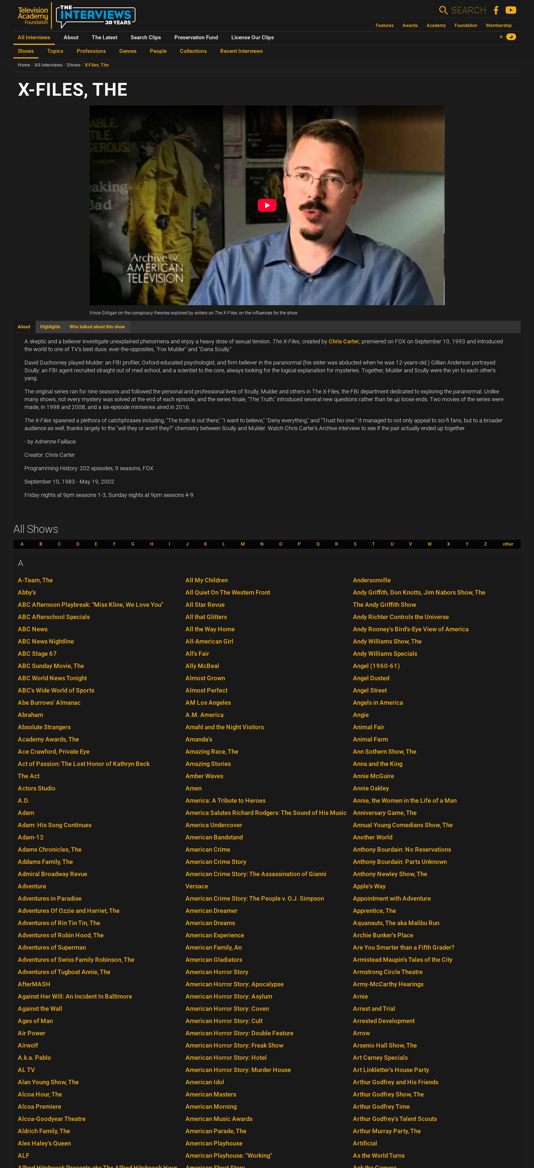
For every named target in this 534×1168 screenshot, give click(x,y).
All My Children (207, 580)
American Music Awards (219, 1118)
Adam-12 (31, 837)
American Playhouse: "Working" (229, 1155)
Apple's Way (369, 886)
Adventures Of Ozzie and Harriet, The (69, 910)
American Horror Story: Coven (227, 1008)
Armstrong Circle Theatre (388, 972)
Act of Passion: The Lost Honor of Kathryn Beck (84, 763)
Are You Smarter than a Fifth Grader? (403, 947)
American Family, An (214, 947)
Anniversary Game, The (385, 812)
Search (468, 10)
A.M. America (205, 714)
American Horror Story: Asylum (229, 996)
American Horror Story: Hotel (226, 1057)
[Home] (79, 17)
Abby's (27, 592)
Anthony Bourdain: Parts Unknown (400, 861)
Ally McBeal (202, 665)
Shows (73, 65)
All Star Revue (205, 604)
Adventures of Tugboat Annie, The (64, 972)
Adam (26, 812)
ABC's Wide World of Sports (56, 690)
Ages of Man (35, 1020)
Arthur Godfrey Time (381, 1106)
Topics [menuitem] (55, 51)
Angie (361, 714)
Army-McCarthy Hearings (388, 984)
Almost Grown (205, 678)
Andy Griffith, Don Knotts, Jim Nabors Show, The (419, 592)
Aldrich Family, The (44, 1131)
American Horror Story (217, 972)
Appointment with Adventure (392, 898)
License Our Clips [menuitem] (252, 38)
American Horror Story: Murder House (238, 1069)
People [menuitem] (158, 51)
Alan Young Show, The (48, 1082)
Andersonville (372, 580)
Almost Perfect (207, 690)
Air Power (31, 1033)
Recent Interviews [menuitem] (241, 51)
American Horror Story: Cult (224, 1020)
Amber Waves (204, 776)
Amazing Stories (208, 763)
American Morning (211, 1106)
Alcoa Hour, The (40, 1094)
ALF (23, 1155)
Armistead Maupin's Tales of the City (403, 959)
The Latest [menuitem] (104, 38)
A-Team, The (35, 580)
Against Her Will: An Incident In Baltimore (75, 996)
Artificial (365, 1143)
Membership (499, 25)
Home (24, 65)
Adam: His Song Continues (55, 825)
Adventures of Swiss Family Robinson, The (76, 959)
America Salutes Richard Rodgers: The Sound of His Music (266, 812)
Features (385, 25)
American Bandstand (214, 837)
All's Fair (197, 653)
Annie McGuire (373, 776)
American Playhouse (214, 1143)
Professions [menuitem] (91, 51)
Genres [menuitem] (128, 51)
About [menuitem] (71, 38)
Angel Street (370, 690)
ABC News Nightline (46, 641)
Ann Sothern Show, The (384, 751)
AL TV (26, 1069)
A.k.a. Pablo (34, 1057)
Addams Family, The (45, 861)
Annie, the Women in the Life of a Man (405, 800)
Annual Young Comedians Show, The (403, 825)
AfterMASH (34, 984)
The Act (28, 776)
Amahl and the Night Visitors (225, 727)
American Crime (208, 849)
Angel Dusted (371, 678)
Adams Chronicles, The (49, 849)
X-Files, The (97, 65)
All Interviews (48, 65)
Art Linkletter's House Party (391, 1069)
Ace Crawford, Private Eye (54, 751)
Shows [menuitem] (26, 51)
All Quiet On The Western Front (228, 592)
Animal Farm (370, 739)
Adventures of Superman (52, 947)
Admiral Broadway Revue (52, 874)
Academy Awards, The (48, 739)
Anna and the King (377, 763)
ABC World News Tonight (52, 678)
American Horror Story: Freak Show (234, 1045)
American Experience (215, 935)
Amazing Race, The (212, 751)
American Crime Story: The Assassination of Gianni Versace (256, 880)
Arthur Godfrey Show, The (388, 1094)
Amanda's (199, 739)
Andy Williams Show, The (387, 641)
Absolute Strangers (44, 727)
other (508, 544)
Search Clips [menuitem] (146, 38)
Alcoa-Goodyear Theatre (52, 1118)
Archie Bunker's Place (383, 935)
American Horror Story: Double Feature (239, 1033)
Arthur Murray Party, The (387, 1131)
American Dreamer (212, 910)
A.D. (23, 800)
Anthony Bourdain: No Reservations (402, 849)
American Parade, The (216, 1131)
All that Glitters (206, 616)
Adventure (32, 886)
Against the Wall (40, 1008)
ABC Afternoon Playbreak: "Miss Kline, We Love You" (90, 604)
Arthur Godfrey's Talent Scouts (395, 1118)
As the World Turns (379, 1155)
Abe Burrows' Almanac (49, 702)
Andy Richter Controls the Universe (401, 616)
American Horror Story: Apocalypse (235, 984)
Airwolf (28, 1045)
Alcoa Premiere (39, 1106)
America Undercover (214, 825)
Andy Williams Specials (385, 653)
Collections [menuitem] (193, 51)
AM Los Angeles (208, 702)
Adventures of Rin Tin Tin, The (59, 923)
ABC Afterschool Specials (54, 616)
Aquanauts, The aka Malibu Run (396, 923)
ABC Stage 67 (37, 653)
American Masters (211, 1094)
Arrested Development (384, 1020)
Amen (194, 788)
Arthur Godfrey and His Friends (395, 1082)
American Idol (205, 1082)
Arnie (360, 996)
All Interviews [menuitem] (34, 38)
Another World (372, 837)
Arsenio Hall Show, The (385, 1045)
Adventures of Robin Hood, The (61, 935)
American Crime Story (216, 861)
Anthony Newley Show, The (390, 874)
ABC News (33, 629)
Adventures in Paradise (49, 898)
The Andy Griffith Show (384, 604)
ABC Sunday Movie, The (51, 665)
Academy (436, 25)
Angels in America (378, 702)
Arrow (361, 1033)
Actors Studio (37, 788)
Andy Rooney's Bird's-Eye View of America (411, 629)
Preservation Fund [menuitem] (196, 38)
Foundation (466, 25)
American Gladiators (214, 959)
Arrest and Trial (374, 1008)
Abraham (30, 714)
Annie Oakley (371, 788)
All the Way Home (210, 629)
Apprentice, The (374, 910)
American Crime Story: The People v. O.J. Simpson (255, 898)
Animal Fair (368, 727)
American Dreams (210, 923)
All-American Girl (209, 641)
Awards (410, 25)
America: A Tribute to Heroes (226, 800)
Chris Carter (344, 341)
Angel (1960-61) (376, 665)
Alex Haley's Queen (44, 1143)
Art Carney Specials (380, 1057)
